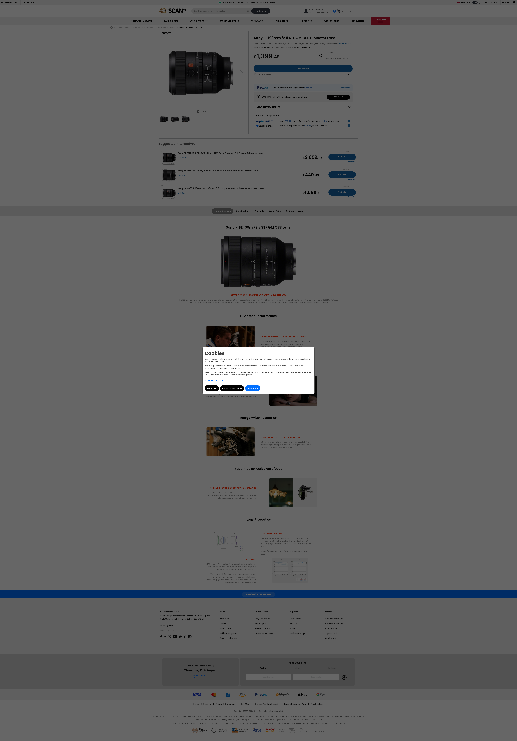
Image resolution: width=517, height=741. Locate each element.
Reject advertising (232, 388)
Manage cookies (214, 380)
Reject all (212, 388)
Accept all (252, 388)
